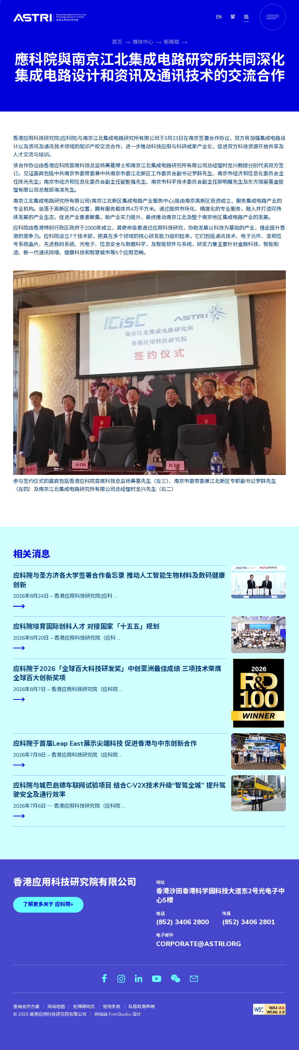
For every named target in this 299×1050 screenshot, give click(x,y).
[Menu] (273, 17)
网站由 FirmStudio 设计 (117, 1014)
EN (219, 17)
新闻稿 (171, 42)
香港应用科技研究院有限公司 (74, 882)
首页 (117, 42)
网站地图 (56, 1007)
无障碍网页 (84, 1007)
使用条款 (111, 1007)
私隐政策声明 (141, 1007)
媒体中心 (143, 42)
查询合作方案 (26, 1007)
